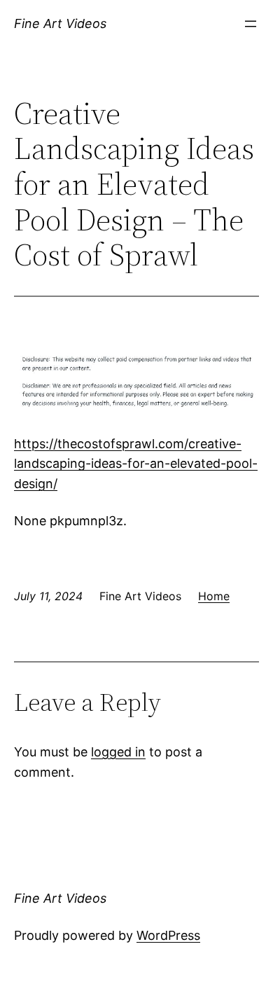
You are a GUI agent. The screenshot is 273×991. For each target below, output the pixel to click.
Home (214, 596)
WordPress (168, 935)
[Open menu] (250, 23)
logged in (118, 751)
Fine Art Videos (60, 23)
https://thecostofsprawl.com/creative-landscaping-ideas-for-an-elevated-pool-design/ (136, 464)
